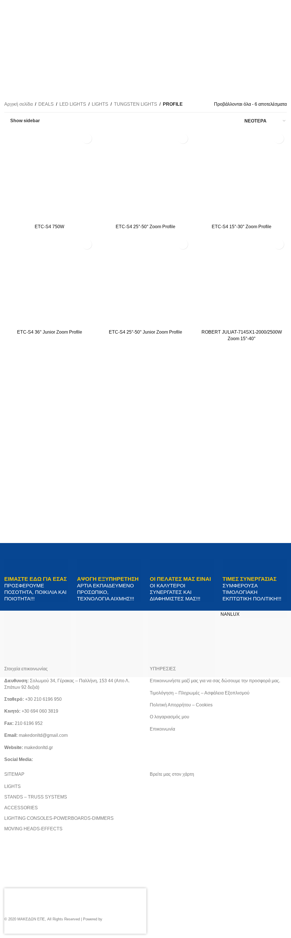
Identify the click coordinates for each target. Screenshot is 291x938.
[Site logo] (146, 51)
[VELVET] (110, 644)
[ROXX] (182, 644)
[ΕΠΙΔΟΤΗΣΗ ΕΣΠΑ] (48, 911)
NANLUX (230, 614)
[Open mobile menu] (6, 51)
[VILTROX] (37, 644)
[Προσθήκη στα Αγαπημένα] (87, 138)
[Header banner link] (145, 469)
